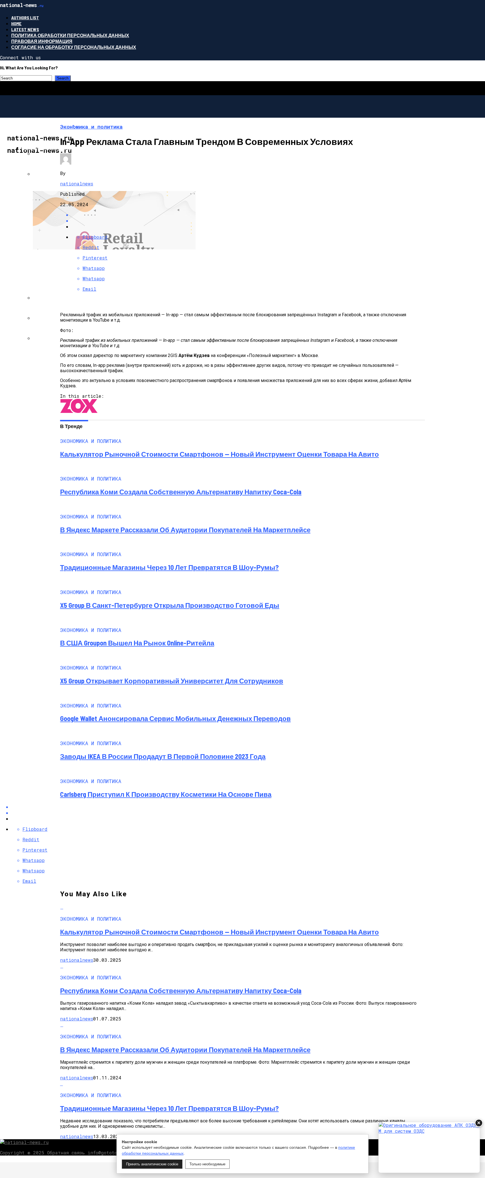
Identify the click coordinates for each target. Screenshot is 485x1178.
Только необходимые (207, 1164)
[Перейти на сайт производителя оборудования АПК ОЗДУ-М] (429, 1147)
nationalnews (76, 184)
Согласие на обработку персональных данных (73, 47)
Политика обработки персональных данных (70, 35)
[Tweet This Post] (248, 221)
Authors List (25, 17)
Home (16, 23)
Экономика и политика (51, 147)
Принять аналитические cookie (152, 1164)
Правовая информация (41, 41)
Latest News (25, 29)
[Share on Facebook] (248, 215)
